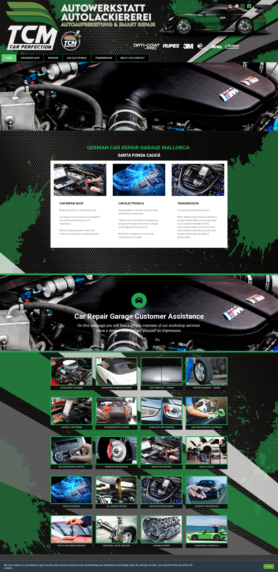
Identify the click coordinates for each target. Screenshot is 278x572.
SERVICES (53, 58)
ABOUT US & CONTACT (132, 58)
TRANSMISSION (103, 58)
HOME (9, 58)
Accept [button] (268, 566)
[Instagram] (243, 6)
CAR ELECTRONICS (77, 58)
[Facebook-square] (249, 6)
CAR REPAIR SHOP (30, 58)
